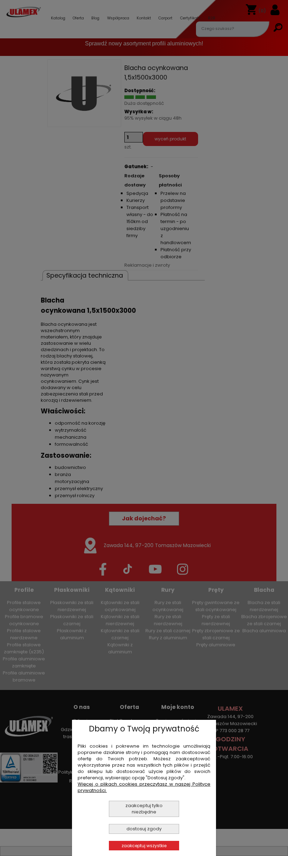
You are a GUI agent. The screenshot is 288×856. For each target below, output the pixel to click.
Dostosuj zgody (144, 828)
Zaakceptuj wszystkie (144, 846)
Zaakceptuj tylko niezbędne (144, 808)
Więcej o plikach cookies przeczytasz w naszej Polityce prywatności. (144, 787)
